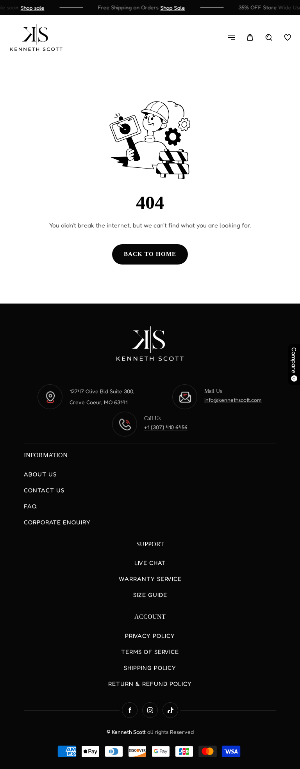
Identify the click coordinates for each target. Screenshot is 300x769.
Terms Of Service (150, 651)
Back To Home (150, 254)
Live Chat (150, 563)
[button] (231, 37)
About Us (40, 474)
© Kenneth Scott (127, 731)
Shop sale (29, 7)
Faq (30, 506)
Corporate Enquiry (57, 522)
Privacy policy (150, 635)
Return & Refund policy (150, 683)
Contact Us (44, 490)
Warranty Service (150, 579)
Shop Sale (169, 7)
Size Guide (150, 595)
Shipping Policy (150, 667)
